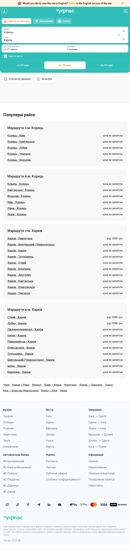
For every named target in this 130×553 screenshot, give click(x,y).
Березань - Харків (19, 372)
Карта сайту (96, 485)
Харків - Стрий (16, 262)
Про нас (51, 467)
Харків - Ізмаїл (16, 250)
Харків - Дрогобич (19, 275)
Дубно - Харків (17, 323)
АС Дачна (9, 491)
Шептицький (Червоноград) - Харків (31, 360)
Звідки (6, 29)
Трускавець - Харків (20, 353)
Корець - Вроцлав (19, 160)
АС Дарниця (10, 485)
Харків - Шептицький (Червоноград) (31, 244)
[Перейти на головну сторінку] (65, 12)
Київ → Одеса (97, 416)
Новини (93, 461)
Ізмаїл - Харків (16, 335)
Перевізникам (98, 467)
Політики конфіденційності (63, 479)
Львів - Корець (17, 214)
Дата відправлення (12, 47)
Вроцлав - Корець (19, 196)
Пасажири (71, 47)
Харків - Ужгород (18, 293)
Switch (72, 3)
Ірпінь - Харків (16, 366)
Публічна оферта (56, 473)
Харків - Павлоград (19, 238)
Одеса (109, 384)
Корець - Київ (16, 135)
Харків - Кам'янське (20, 281)
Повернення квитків (102, 479)
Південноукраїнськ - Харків (25, 329)
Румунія (8, 428)
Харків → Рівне (20, 384)
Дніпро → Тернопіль (91, 384)
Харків (50, 446)
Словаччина (10, 446)
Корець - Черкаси (18, 153)
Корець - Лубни (17, 147)
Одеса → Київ (97, 422)
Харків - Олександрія (21, 287)
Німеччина (70, 384)
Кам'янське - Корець (21, 190)
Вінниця (36, 384)
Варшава (51, 428)
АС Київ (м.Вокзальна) (17, 467)
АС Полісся (10, 473)
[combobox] (96, 48)
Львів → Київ (97, 428)
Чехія (6, 384)
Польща (8, 422)
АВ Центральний (13, 461)
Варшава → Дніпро (101, 434)
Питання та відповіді (102, 473)
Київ (49, 416)
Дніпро (50, 434)
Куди (6, 37)
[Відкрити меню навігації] (125, 11)
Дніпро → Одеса (99, 440)
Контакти (52, 461)
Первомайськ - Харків (21, 341)
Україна (8, 416)
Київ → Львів (97, 446)
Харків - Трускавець (20, 256)
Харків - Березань (19, 268)
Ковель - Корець (18, 184)
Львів (49, 440)
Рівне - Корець (16, 208)
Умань (63, 390)
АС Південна (11, 479)
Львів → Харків (52, 384)
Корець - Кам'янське (21, 141)
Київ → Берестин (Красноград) (21, 390)
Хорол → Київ (49, 390)
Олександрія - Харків (21, 347)
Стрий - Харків (16, 317)
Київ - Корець (16, 202)
